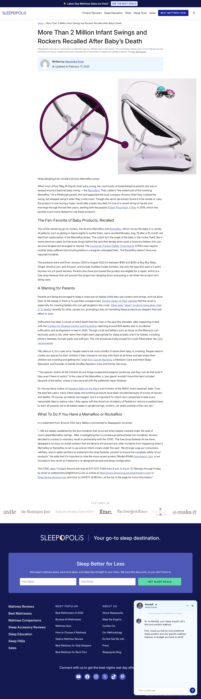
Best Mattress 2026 (173, 12)
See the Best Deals (124, 3)
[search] (194, 13)
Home (41, 23)
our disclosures (139, 51)
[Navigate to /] (62, 538)
